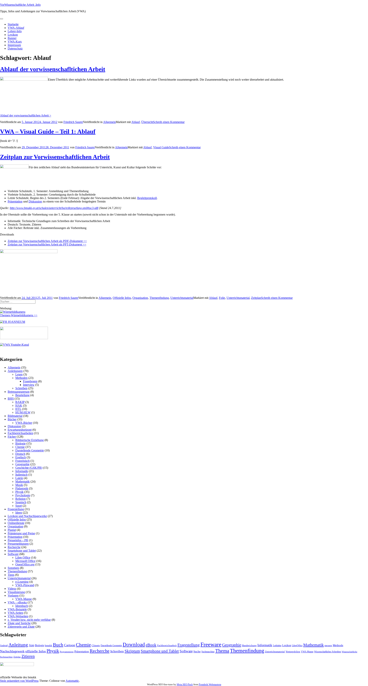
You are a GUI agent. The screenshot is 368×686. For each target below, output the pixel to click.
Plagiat (12, 529)
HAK (18, 405)
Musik (19, 485)
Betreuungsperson (19, 391)
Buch (58, 644)
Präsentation (15, 201)
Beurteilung (22, 395)
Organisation (140, 297)
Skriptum (132, 651)
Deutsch (20, 453)
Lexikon (13, 34)
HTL (18, 409)
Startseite (13, 24)
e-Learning (22, 581)
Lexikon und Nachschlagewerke (27, 516)
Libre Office (22, 557)
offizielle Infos (35, 651)
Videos (12, 588)
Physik (19, 491)
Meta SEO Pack (185, 684)
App (31, 645)
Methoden (21, 377)
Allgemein (109, 122)
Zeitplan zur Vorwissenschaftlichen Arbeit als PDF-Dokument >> (47, 241)
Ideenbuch (21, 605)
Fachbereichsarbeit (167, 645)
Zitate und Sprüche (19, 623)
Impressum (14, 45)
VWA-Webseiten (18, 616)
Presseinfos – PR (18, 540)
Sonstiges (13, 567)
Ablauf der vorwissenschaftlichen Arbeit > (25, 115)
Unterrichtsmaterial (181, 297)
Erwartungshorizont (20, 429)
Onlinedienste (16, 523)
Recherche (14, 547)
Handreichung (249, 645)
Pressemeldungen (18, 543)
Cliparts (96, 645)
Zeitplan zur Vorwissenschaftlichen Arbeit (55, 156)
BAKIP (20, 402)
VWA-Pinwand (24, 585)
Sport (18, 505)
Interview (28, 384)
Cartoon (69, 645)
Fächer (12, 436)
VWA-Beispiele (17, 609)
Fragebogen (30, 381)
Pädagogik (21, 488)
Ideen (18, 512)
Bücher (12, 419)
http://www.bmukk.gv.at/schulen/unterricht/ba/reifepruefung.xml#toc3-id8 (54, 208)
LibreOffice (297, 645)
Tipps (11, 574)
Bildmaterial (15, 415)
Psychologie (22, 495)
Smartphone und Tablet (22, 550)
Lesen (19, 374)
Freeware (210, 644)
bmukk (48, 645)
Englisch (20, 457)
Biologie (20, 443)
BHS (11, 398)
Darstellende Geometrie (29, 450)
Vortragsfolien (293, 651)
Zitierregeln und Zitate (21, 626)
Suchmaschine (207, 651)
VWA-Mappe (23, 599)
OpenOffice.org (24, 564)
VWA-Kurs (15, 41)
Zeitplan (256, 297)
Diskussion (35, 201)
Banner (12, 38)
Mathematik (22, 481)
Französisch (22, 460)
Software (13, 554)
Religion (20, 498)
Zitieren (28, 656)
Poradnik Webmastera (210, 684)
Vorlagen (13, 595)
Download (134, 644)
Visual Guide (161, 147)
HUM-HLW (22, 412)
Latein (19, 478)
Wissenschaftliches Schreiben (327, 651)
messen (328, 645)
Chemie (20, 447)
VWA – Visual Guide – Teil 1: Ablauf (47, 131)
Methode (338, 645)
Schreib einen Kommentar (169, 122)
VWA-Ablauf (16, 27)
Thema (222, 651)
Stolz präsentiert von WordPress (19, 680)
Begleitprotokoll (147, 198)
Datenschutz (15, 48)
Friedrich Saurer (73, 122)
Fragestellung (16, 509)
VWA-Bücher (23, 422)
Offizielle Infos (122, 297)
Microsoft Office (25, 561)
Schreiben (21, 388)
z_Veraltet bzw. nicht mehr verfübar (29, 619)
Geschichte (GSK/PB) (28, 467)
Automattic (72, 680)
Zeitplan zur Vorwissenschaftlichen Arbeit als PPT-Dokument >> (47, 244)
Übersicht (147, 122)
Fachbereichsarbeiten (20, 433)
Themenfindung (159, 297)
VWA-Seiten (15, 612)
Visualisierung (16, 592)
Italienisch (21, 474)
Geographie (22, 464)
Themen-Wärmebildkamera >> (18, 315)
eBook (151, 645)
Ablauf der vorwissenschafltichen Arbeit (52, 69)
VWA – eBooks (17, 602)
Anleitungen (15, 371)
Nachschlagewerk (12, 651)
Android (4, 645)
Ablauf (135, 122)
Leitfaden (277, 645)
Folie (222, 297)
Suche (197, 651)
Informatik (21, 471)
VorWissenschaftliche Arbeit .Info (20, 4)
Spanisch (20, 502)
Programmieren (67, 652)
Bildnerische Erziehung (29, 440)
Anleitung (18, 644)
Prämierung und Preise (21, 533)
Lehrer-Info (15, 31)
